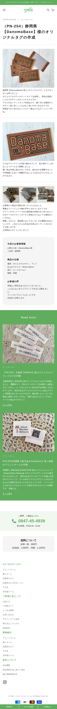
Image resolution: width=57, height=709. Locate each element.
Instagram (5, 682)
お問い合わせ (8, 615)
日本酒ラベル (8, 592)
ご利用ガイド (8, 606)
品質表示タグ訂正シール (13, 583)
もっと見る (7, 405)
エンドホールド (27, 19)
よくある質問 (8, 610)
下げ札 (5, 587)
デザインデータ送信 (11, 619)
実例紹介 (9, 707)
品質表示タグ (8, 578)
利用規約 (6, 628)
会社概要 (6, 665)
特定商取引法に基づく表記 (14, 670)
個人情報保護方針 (10, 674)
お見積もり (48, 707)
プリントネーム (9, 456)
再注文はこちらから (11, 623)
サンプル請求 (28, 707)
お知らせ (6, 601)
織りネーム (7, 574)
